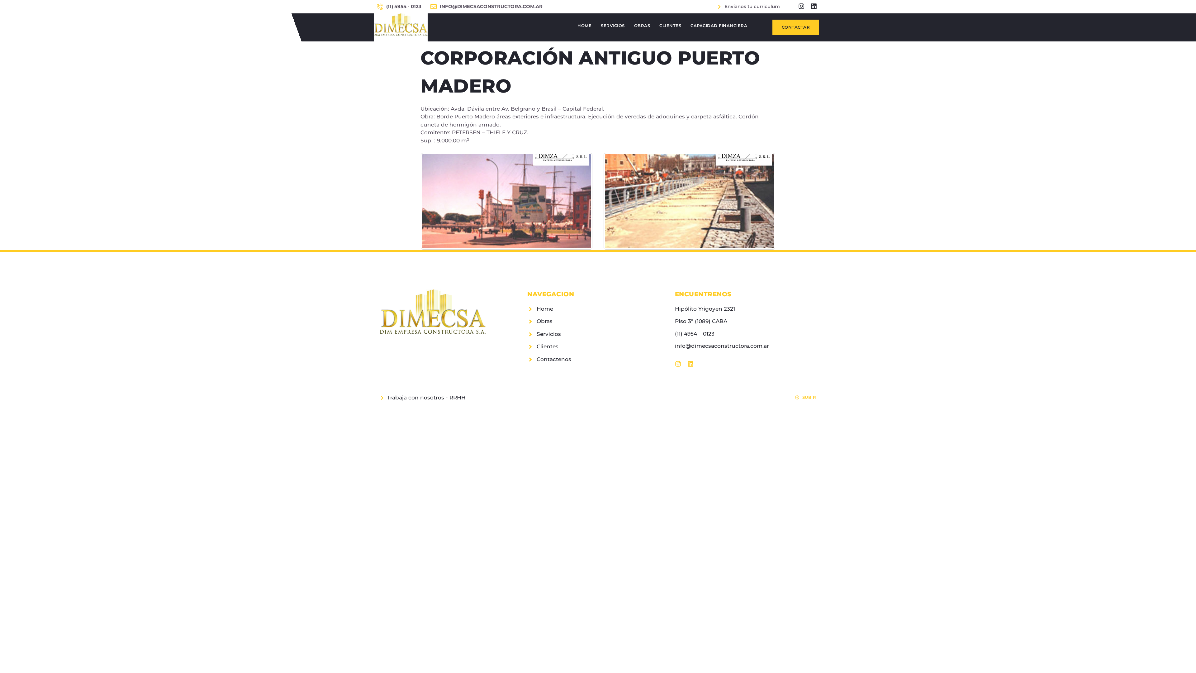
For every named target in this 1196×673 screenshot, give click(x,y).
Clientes (670, 25)
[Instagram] (801, 6)
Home (584, 25)
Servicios (613, 25)
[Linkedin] (814, 6)
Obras (642, 25)
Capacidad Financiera (719, 25)
